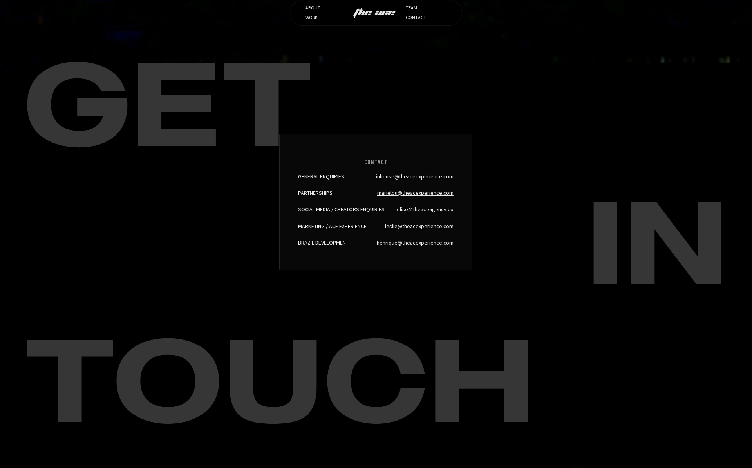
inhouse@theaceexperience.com (415, 176)
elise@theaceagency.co (425, 209)
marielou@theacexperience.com (415, 192)
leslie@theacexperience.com (419, 226)
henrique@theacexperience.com (415, 242)
